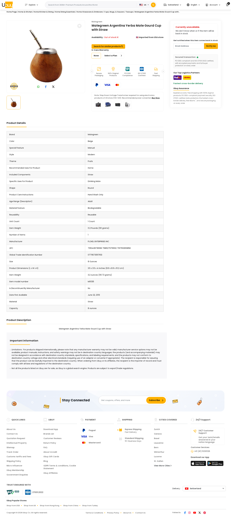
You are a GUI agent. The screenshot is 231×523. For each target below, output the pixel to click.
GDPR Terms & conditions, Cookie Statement (59, 467)
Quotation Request (16, 438)
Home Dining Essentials (65, 12)
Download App (50, 429)
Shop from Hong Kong (49, 505)
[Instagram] (189, 513)
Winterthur (159, 452)
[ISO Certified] (32, 492)
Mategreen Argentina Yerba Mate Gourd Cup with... (157, 12)
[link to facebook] (46, 87)
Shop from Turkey (90, 505)
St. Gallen (158, 461)
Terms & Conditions (94, 513)
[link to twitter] (53, 87)
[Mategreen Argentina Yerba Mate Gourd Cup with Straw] (46, 56)
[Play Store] (215, 464)
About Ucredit (50, 452)
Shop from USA (13, 505)
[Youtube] (194, 513)
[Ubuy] (7, 4)
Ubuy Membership (15, 470)
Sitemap (11, 447)
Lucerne (158, 456)
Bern (156, 447)
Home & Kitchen (25, 12)
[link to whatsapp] (38, 87)
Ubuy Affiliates (50, 473)
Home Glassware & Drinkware (90, 12)
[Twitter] (199, 513)
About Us (11, 429)
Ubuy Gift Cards (51, 456)
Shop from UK (30, 505)
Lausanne (158, 443)
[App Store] (199, 464)
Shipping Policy (14, 461)
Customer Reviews (52, 438)
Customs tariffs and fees (19, 456)
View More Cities (162, 465)
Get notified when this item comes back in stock (195, 40)
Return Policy (49, 443)
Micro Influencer (14, 465)
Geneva (158, 433)
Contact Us (12, 433)
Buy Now (156, 98)
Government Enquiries (17, 474)
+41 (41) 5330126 (202, 451)
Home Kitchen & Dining (43, 12)
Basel (156, 438)
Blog (45, 461)
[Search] (153, 5)
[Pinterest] (204, 513)
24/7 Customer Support (206, 431)
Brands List (48, 433)
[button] (172, 5)
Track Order (12, 452)
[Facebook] (185, 513)
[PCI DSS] (13, 492)
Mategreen (97, 21)
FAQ (45, 447)
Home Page (12, 12)
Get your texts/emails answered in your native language (209, 439)
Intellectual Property (17, 443)
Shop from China (70, 505)
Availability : (98, 37)
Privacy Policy (113, 513)
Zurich (157, 429)
